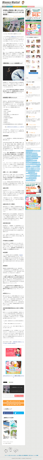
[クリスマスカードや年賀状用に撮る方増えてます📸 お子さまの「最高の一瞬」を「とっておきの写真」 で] (38, 62)
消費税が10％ (13, 36)
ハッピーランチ (34, 156)
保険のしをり (33, 162)
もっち (23, 16)
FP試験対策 (35, 150)
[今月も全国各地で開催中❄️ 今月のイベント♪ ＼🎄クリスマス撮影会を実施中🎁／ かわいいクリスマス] (33, 46)
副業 (26, 164)
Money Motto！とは (14, 455)
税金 (31, 175)
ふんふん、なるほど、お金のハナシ (8, 4)
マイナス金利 (29, 158)
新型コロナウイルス (30, 170)
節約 (35, 175)
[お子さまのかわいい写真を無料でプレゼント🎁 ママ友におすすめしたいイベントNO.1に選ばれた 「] (28, 56)
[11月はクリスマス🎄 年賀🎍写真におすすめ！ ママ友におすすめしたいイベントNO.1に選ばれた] (28, 62)
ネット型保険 (28, 156)
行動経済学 (28, 180)
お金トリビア (31, 6)
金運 (34, 180)
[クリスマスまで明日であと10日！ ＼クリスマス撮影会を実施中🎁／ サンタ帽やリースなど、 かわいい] (33, 41)
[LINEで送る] (11, 382)
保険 (27, 162)
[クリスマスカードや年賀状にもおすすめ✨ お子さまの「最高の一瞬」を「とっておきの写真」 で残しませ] (33, 67)
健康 (39, 162)
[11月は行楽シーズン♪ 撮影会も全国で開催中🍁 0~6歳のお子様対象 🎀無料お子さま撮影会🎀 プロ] (38, 51)
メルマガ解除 (36, 455)
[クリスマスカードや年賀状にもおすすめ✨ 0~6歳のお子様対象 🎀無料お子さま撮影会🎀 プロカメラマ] (33, 56)
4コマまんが (29, 150)
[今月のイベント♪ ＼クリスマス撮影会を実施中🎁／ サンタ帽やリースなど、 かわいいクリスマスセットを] (38, 41)
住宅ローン (35, 160)
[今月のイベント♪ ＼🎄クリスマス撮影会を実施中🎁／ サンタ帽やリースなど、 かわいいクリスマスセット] (28, 46)
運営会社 (20, 455)
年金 (27, 168)
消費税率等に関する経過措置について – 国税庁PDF (15, 126)
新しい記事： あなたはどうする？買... (14, 401)
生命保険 (31, 173)
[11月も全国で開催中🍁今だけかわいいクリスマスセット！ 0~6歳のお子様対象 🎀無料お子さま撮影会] (38, 56)
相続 (36, 173)
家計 (38, 166)
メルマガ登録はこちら (19, 395)
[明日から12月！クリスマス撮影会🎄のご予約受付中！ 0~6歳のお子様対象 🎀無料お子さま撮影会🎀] (33, 51)
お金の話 (29, 153)
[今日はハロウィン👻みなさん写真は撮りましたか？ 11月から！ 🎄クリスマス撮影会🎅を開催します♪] (38, 67)
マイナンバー (35, 158)
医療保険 (29, 164)
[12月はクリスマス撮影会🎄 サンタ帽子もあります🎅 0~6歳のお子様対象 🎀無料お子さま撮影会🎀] (28, 51)
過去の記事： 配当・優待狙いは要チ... (13, 404)
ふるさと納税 (35, 153)
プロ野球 (38, 156)
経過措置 (9, 443)
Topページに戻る (8, 455)
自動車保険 (32, 178)
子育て (28, 166)
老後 (27, 178)
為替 (27, 173)
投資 (32, 168)
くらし (24, 6)
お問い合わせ (31, 455)
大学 (39, 164)
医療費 (33, 164)
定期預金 (34, 166)
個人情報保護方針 (25, 455)
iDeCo (39, 150)
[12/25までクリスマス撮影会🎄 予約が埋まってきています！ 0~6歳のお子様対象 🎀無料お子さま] (38, 46)
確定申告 (27, 175)
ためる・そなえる (17, 6)
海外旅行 (37, 170)
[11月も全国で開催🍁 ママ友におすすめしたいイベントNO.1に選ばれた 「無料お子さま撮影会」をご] (28, 67)
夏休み (36, 164)
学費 (31, 166)
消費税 (6, 443)
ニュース (9, 6)
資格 (32, 180)
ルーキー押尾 (29, 160)
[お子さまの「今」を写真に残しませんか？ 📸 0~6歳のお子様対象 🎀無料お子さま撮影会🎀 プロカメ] (33, 62)
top (4, 6)
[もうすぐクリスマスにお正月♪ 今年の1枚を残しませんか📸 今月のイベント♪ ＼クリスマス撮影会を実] (28, 41)
